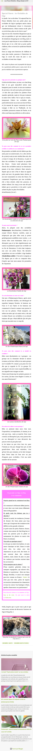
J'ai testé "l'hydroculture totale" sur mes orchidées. (14, 672)
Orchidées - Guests (7, 643)
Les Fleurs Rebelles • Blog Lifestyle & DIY (16, 1)
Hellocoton (8, 597)
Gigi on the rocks (9, 595)
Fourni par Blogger (17, 748)
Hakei (25, 577)
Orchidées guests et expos (21, 643)
